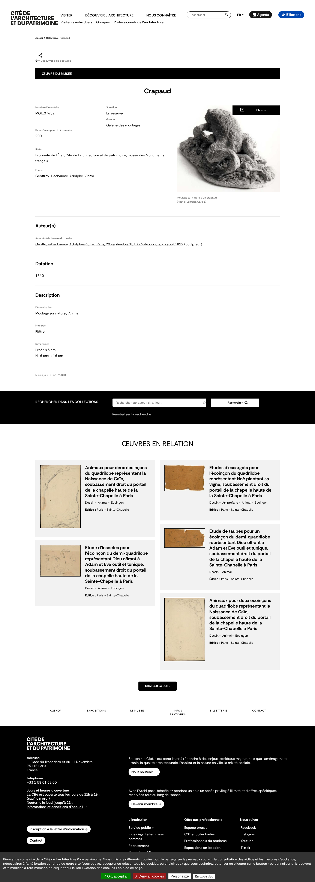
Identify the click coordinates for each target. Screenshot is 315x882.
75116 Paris (36, 766)
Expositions (96, 710)
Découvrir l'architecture (109, 15)
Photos (261, 110)
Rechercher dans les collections (66, 402)
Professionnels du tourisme (205, 841)
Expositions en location (202, 847)
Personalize (180, 876)
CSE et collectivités (199, 834)
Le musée (137, 710)
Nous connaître (161, 15)
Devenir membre (144, 804)
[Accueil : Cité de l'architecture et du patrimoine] (34, 18)
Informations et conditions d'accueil (55, 807)
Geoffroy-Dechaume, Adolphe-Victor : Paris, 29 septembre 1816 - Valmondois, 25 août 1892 (109, 244)
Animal (73, 313)
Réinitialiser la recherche (131, 414)
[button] (308, 76)
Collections (52, 37)
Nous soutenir (142, 772)
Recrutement (139, 845)
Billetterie (294, 14)
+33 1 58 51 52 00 (42, 782)
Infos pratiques (178, 712)
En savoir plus (204, 876)
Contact (259, 710)
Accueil (39, 37)
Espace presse (195, 827)
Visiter (66, 15)
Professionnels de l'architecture (139, 22)
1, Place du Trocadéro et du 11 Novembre (60, 762)
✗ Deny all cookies (149, 876)
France (32, 770)
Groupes (103, 22)
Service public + (141, 827)
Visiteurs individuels (76, 22)
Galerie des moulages (123, 125)
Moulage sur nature (50, 313)
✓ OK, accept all (116, 876)
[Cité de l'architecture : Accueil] (48, 751)
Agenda (263, 14)
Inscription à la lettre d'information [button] (57, 829)
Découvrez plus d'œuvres (56, 60)
